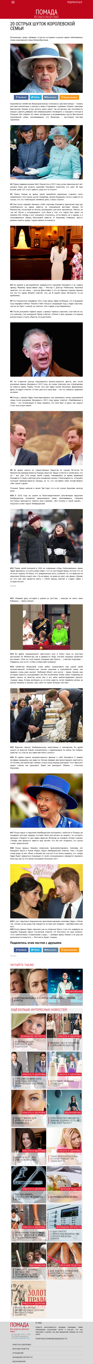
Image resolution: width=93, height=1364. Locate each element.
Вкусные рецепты (20, 1349)
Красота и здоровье (21, 1344)
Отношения (17, 1353)
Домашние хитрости (22, 1357)
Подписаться (74, 2)
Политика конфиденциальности (51, 1338)
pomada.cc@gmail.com (20, 1338)
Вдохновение (19, 1361)
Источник (13, 956)
